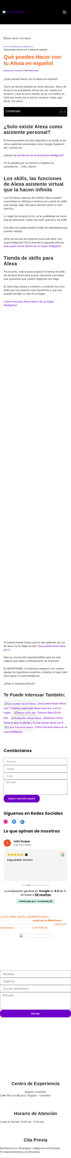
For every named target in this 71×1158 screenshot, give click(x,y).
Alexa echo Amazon (13, 70)
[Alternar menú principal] (64, 12)
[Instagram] (6, 822)
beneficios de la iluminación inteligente (40, 155)
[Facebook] (14, 822)
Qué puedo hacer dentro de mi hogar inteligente (32, 246)
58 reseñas (43, 895)
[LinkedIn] (22, 822)
